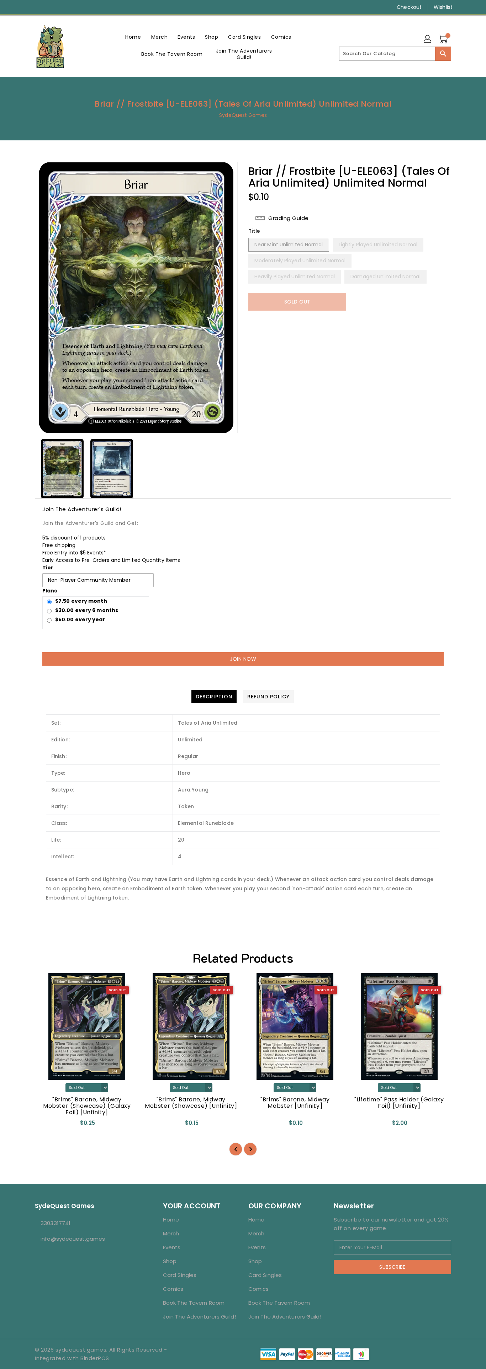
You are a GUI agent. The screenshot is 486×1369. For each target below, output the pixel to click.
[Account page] (428, 39)
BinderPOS (94, 1358)
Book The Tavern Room (193, 1302)
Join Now (243, 658)
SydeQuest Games (243, 115)
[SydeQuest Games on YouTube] (52, 7)
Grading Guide (288, 218)
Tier (47, 567)
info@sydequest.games (73, 1238)
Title (254, 231)
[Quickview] (46, 1125)
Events (172, 1247)
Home (171, 1219)
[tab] (214, 696)
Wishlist (443, 7)
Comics (173, 1289)
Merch (171, 1233)
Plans (49, 590)
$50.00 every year (80, 619)
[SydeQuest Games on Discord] (65, 7)
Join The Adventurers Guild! (199, 1316)
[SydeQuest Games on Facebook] (25, 7)
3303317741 (55, 1223)
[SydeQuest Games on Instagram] (38, 7)
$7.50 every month (81, 601)
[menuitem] (133, 36)
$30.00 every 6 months (86, 610)
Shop (169, 1261)
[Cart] (444, 39)
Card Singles (179, 1275)
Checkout (409, 7)
